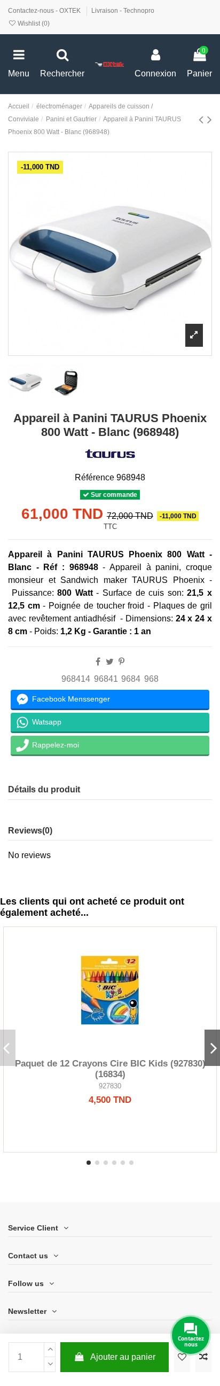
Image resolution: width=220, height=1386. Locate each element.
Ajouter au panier (122, 1356)
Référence (94, 477)
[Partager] (98, 661)
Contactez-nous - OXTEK (45, 10)
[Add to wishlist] (182, 1357)
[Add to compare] (203, 1357)
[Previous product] (203, 119)
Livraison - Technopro (122, 10)
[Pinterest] (121, 661)
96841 (106, 678)
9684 (130, 678)
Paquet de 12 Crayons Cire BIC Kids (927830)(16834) (110, 1068)
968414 (75, 678)
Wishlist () (33, 23)
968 (151, 678)
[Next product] (209, 119)
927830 (110, 1086)
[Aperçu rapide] (127, 1048)
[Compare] (110, 1048)
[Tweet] (110, 661)
